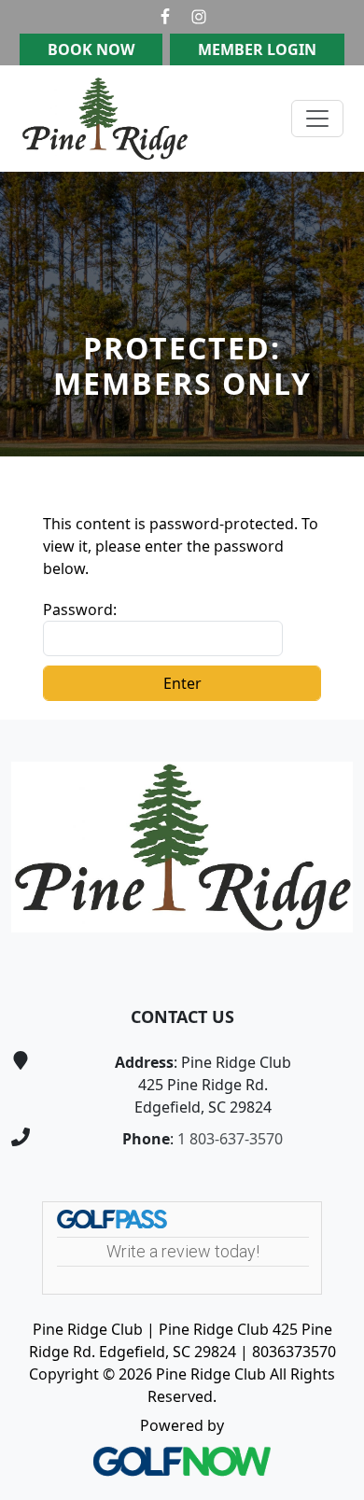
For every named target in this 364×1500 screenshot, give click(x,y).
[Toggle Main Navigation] (317, 118)
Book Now (91, 49)
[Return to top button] (328, 684)
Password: (80, 609)
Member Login (257, 49)
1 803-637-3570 (230, 1139)
